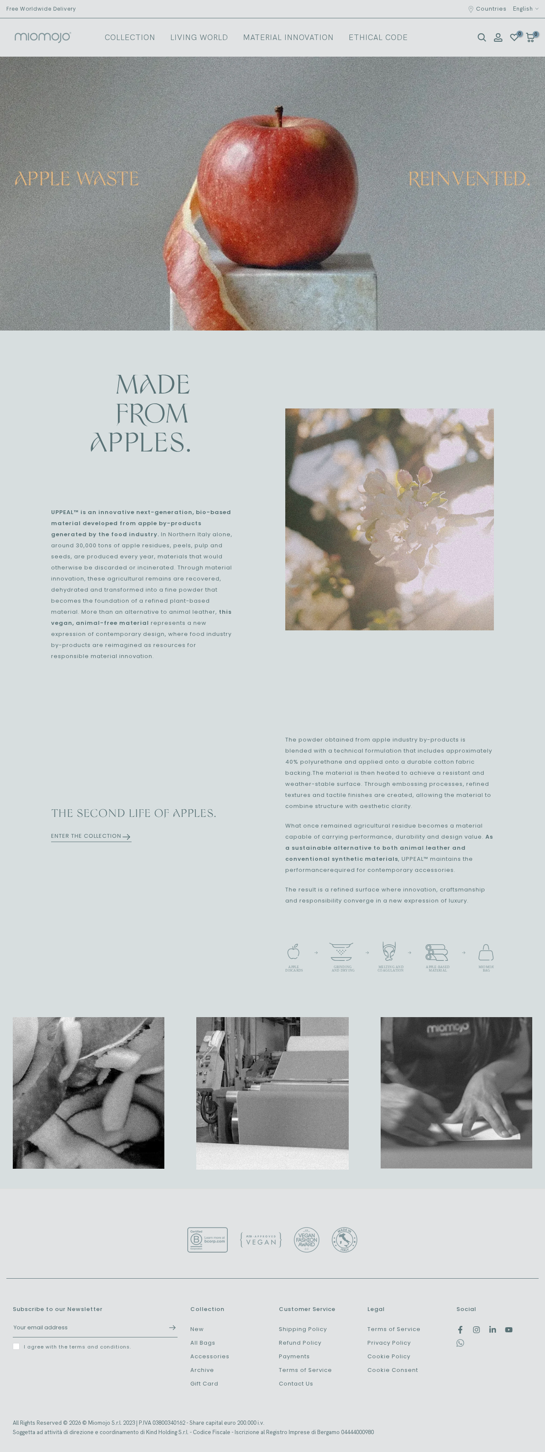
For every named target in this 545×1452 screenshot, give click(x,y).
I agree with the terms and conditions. (77, 1346)
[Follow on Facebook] (460, 1330)
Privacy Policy (389, 1343)
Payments (294, 1356)
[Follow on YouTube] (509, 1330)
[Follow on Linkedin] (492, 1330)
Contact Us (296, 1384)
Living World (199, 37)
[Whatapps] (460, 1345)
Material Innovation (288, 37)
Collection (130, 37)
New (197, 1329)
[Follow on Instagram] (476, 1330)
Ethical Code (378, 37)
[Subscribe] (168, 1327)
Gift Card (204, 1384)
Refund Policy (300, 1343)
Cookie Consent (392, 1370)
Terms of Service (305, 1370)
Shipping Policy (303, 1329)
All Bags (202, 1343)
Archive (202, 1370)
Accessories (209, 1356)
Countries (491, 9)
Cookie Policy (388, 1356)
